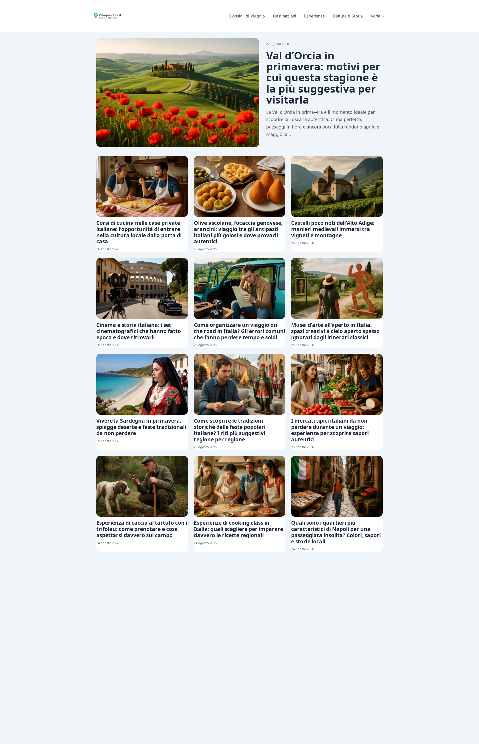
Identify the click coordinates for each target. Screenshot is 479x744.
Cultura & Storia (348, 15)
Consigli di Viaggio (247, 15)
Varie (375, 15)
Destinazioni (284, 15)
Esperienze (314, 15)
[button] (382, 16)
